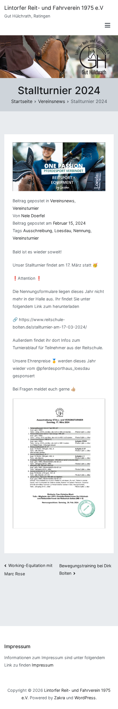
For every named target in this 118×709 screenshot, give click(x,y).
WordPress (85, 697)
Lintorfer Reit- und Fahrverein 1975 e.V (53, 8)
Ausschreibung (37, 230)
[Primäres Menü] (108, 25)
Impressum (43, 665)
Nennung (82, 230)
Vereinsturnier (26, 208)
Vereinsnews (62, 200)
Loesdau (62, 230)
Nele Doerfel (33, 215)
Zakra (59, 697)
